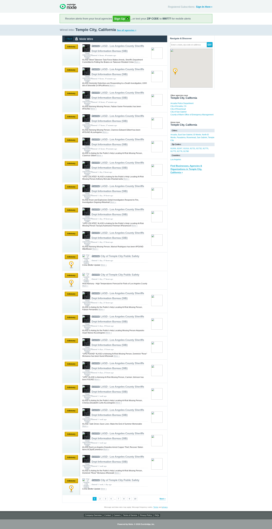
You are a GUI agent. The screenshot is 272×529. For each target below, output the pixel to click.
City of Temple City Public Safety (120, 256)
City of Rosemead (178, 109)
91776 (179, 151)
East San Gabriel (185, 135)
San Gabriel (202, 137)
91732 (199, 148)
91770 (205, 148)
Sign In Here (203, 7)
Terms (155, 507)
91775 (173, 151)
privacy (164, 507)
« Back (68, 38)
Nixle (68, 6)
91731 (192, 148)
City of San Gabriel (178, 112)
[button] (175, 71)
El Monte (197, 135)
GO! (210, 44)
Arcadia (173, 135)
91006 (173, 148)
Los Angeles (175, 159)
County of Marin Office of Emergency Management (191, 115)
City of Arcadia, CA (178, 106)
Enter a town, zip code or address (186, 45)
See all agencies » (126, 30)
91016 (186, 148)
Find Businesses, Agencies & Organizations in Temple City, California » (186, 169)
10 (135, 499)
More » (137, 62)
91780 (186, 151)
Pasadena (181, 137)
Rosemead (191, 137)
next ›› (163, 499)
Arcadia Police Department (181, 103)
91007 (179, 148)
